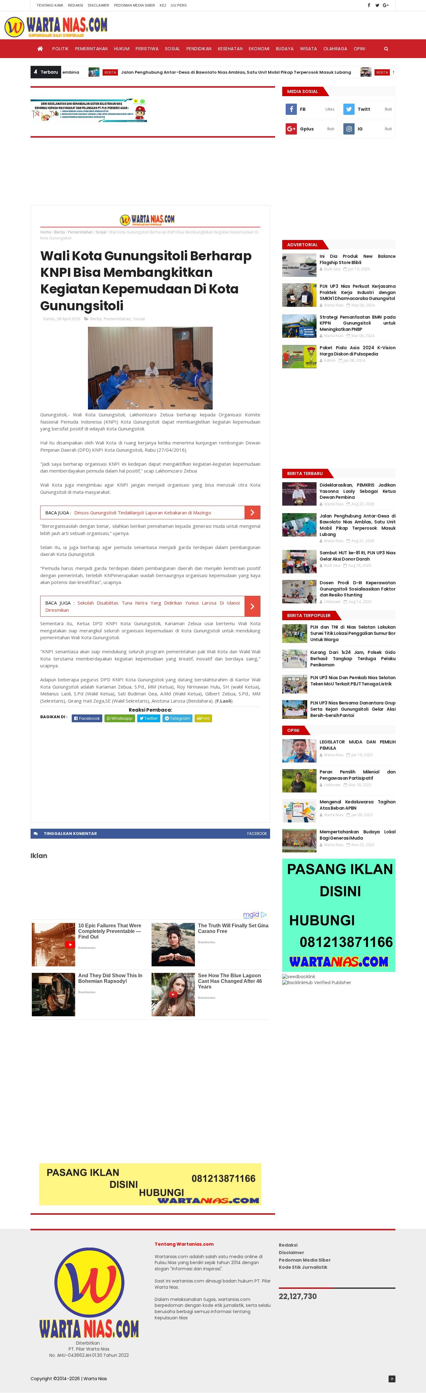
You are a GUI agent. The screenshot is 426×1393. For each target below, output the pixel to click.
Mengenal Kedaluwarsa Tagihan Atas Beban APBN (357, 805)
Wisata (308, 49)
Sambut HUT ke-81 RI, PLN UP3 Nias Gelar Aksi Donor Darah (357, 556)
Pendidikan (199, 49)
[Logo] (89, 1337)
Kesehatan (230, 49)
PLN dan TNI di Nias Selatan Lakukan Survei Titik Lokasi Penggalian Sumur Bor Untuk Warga (352, 633)
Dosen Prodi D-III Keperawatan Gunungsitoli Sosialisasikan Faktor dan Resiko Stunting (357, 589)
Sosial (172, 49)
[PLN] (89, 120)
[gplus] (385, 5)
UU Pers (178, 5)
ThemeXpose (45, 1385)
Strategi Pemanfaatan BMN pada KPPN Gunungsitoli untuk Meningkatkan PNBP (357, 323)
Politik (60, 49)
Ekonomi (259, 49)
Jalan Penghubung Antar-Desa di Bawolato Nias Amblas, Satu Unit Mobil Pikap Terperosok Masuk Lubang (207, 72)
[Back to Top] (392, 1379)
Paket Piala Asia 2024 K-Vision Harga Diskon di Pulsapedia (357, 351)
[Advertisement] (150, 769)
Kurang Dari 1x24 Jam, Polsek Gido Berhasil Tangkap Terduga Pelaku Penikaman (352, 658)
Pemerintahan (91, 49)
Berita (81, 72)
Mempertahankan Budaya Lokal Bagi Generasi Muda (357, 835)
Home (45, 232)
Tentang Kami (50, 5)
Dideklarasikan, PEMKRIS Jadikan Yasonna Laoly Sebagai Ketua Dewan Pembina (357, 491)
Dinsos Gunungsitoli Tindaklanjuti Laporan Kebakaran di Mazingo (142, 512)
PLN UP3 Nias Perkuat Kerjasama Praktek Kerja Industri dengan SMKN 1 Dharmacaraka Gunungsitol (357, 292)
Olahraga (335, 49)
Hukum (122, 49)
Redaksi (75, 5)
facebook (257, 833)
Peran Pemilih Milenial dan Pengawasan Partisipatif (357, 775)
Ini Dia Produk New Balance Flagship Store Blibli (357, 259)
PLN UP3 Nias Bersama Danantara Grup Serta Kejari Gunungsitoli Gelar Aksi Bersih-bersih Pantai (352, 709)
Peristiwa (147, 49)
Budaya (285, 49)
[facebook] (368, 5)
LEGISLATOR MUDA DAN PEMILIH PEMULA (357, 745)
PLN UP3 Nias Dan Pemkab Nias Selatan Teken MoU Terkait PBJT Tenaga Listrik (352, 680)
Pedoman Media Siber (134, 5)
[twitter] (377, 5)
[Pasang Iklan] (150, 1204)
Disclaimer (98, 5)
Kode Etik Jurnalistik (303, 1267)
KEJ (163, 5)
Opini (359, 49)
